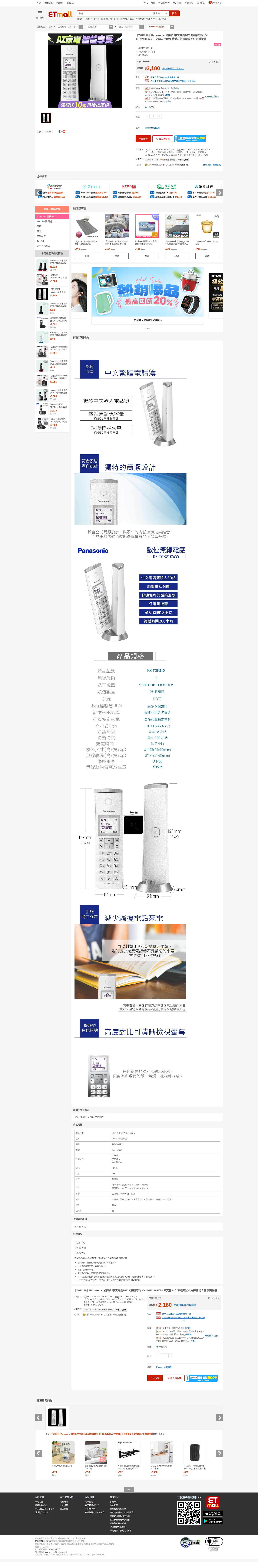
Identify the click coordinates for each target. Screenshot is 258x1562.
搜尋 (174, 13)
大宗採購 (207, 165)
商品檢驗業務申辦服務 (120, 1520)
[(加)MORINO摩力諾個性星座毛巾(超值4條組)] (87, 226)
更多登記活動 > (212, 96)
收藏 (202, 2)
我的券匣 (177, 2)
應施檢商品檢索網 (118, 1523)
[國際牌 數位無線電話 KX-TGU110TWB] (42, 323)
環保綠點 (48, 2)
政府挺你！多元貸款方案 (121, 1530)
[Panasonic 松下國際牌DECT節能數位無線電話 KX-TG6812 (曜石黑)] (42, 395)
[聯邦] (57, 191)
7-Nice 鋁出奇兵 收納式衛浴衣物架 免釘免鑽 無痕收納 (129, 1468)
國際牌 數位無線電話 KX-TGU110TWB (58, 319)
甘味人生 (150, 19)
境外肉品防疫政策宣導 (44, 1509)
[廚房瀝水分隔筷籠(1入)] (63, 1452)
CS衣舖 (140, 19)
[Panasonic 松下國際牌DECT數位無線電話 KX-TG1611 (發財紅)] (42, 366)
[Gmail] (64, 131)
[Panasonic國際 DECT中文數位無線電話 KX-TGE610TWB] (42, 409)
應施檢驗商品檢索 (118, 1509)
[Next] (219, 192)
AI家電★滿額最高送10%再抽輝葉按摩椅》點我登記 (173, 81)
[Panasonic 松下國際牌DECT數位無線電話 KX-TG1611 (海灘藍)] (42, 337)
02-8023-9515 (54, 1549)
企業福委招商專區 (118, 1527)
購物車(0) (216, 2)
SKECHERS (92, 19)
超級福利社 (164, 2)
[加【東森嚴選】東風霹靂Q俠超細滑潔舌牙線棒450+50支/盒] (147, 226)
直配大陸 (39, 1501)
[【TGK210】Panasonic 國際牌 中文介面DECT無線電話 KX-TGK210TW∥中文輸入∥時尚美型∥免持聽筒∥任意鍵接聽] (42, 294)
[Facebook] (60, 131)
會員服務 (189, 2)
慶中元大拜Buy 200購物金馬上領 (165, 77)
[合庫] (94, 191)
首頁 (38, 2)
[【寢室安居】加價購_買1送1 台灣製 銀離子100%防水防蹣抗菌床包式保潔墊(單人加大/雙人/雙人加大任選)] (177, 226)
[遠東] (206, 191)
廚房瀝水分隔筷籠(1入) (62, 1466)
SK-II (112, 19)
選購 (86, 256)
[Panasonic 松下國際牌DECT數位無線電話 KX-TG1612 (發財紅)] (42, 265)
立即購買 (143, 139)
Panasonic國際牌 (152, 128)
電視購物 (64, 1501)
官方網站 (64, 1509)
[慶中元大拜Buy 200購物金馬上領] (190, 138)
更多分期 (184, 160)
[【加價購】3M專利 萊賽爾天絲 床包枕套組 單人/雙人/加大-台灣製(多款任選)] (117, 226)
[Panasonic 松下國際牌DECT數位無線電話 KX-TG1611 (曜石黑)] (42, 308)
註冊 (153, 2)
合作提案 (114, 1505)
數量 (138, 117)
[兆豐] (169, 191)
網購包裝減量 (41, 1505)
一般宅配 (151, 107)
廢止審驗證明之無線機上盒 (121, 1512)
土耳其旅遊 (122, 19)
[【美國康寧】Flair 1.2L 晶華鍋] (207, 226)
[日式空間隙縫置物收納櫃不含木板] (162, 1452)
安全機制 (39, 1541)
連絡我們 (89, 1501)
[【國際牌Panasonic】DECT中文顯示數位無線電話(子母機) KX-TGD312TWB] (42, 352)
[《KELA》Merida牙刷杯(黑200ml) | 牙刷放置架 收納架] (194, 1452)
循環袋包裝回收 (42, 1512)
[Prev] (38, 192)
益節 (132, 19)
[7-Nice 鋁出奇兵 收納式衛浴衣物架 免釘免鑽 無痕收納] (129, 1452)
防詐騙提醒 (90, 1509)
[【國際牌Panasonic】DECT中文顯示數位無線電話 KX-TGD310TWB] (42, 380)
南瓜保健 (161, 19)
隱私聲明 (50, 1541)
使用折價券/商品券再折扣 (173, 68)
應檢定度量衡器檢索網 (120, 1516)
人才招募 (64, 1505)
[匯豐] (132, 191)
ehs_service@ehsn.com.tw (56, 1552)
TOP (129, 1490)
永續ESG (70, 2)
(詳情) (176, 88)
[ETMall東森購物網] (60, 14)
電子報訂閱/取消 (92, 1505)
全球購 (59, 2)
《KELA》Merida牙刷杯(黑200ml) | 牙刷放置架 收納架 (194, 1468)
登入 (145, 2)
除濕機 (104, 19)
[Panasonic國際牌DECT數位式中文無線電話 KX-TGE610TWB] (42, 424)
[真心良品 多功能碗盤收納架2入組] (96, 1452)
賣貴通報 (217, 165)
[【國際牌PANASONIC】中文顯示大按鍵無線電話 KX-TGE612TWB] (42, 280)
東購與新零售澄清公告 (95, 1512)
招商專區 (114, 1501)
